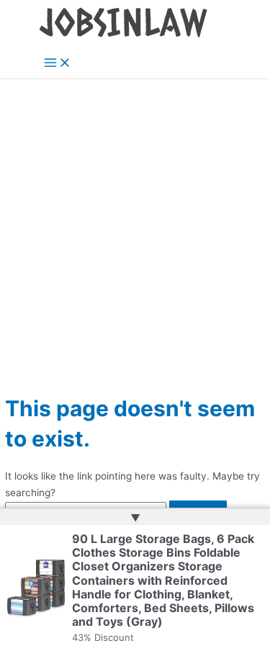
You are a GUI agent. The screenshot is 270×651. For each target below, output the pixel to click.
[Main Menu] (57, 63)
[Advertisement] (135, 221)
